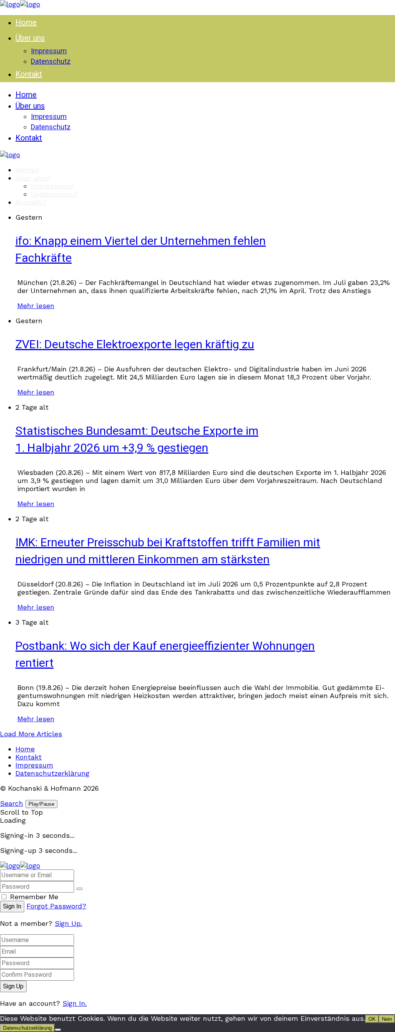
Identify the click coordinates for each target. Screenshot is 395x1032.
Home (27, 170)
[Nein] (58, 1030)
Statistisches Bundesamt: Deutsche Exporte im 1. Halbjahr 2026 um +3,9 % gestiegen (136, 440)
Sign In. (74, 1003)
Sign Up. (68, 923)
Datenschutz (54, 194)
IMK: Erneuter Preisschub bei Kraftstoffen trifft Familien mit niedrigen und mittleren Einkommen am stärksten (167, 551)
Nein (387, 1019)
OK (372, 1019)
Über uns (33, 178)
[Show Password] (79, 889)
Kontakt (31, 202)
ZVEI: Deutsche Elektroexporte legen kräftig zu (134, 344)
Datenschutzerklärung (52, 773)
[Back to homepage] (20, 865)
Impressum (52, 186)
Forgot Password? (56, 906)
